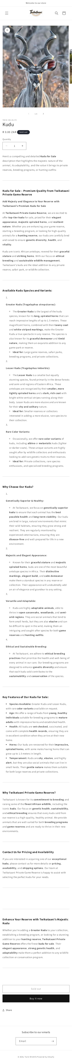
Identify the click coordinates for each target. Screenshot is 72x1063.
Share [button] (9, 1010)
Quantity (7, 139)
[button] (6, 13)
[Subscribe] (52, 1041)
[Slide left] (28, 113)
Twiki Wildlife (31, 1057)
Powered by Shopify (45, 1057)
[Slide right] (43, 113)
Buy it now (36, 998)
